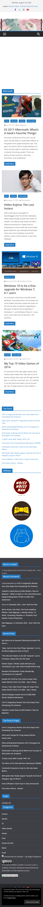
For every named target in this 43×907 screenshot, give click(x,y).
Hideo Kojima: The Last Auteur (19, 206)
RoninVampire (25, 200)
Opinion (13, 196)
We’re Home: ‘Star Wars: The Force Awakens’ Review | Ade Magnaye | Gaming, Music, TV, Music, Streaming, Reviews (19, 612)
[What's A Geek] (21, 20)
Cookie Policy (11, 898)
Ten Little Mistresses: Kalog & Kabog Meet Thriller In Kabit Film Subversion (21, 597)
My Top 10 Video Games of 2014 (21, 365)
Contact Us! (6, 803)
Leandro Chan (25, 359)
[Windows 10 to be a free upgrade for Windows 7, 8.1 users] (21, 262)
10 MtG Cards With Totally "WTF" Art (16, 439)
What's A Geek (17, 865)
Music (4, 848)
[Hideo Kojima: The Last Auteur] (21, 181)
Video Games (31, 121)
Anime (4, 833)
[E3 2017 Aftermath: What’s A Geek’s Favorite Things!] (21, 106)
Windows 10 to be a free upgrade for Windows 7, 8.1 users (20, 289)
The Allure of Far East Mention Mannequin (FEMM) (21, 443)
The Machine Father (25, 281)
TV (3, 824)
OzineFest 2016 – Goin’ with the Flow (23, 604)
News (6, 121)
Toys (4, 838)
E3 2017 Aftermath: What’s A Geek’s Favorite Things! (21, 131)
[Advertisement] (21, 66)
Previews (14, 121)
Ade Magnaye (21, 125)
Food (4, 853)
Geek (6, 196)
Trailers (22, 121)
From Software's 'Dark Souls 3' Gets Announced (20, 459)
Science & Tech (9, 277)
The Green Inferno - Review (12, 463)
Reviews (7, 355)
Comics (4, 814)
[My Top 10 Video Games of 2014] (21, 340)
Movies (4, 819)
